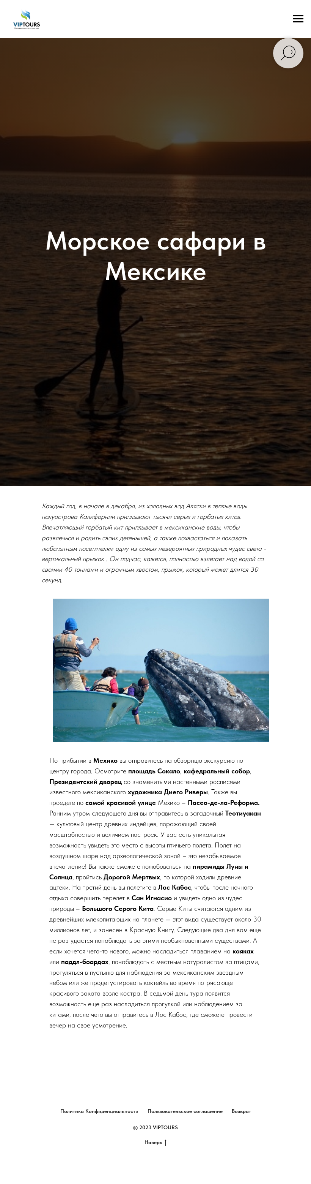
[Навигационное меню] (298, 19)
